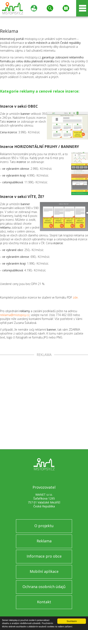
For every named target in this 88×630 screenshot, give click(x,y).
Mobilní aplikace (44, 571)
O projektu (44, 525)
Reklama (44, 540)
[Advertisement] (44, 403)
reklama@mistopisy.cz (14, 315)
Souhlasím (72, 621)
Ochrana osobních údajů (44, 586)
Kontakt (44, 601)
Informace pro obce (44, 556)
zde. (75, 297)
